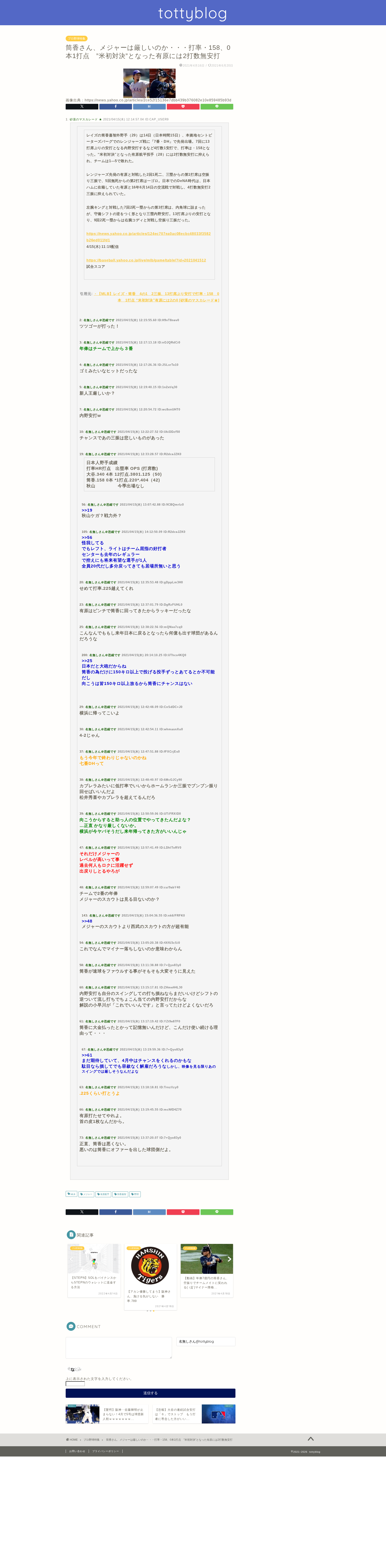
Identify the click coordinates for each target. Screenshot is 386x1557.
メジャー (87, 1194)
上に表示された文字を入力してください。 (100, 1379)
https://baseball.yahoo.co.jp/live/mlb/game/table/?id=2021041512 (146, 260)
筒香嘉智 (121, 1194)
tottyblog (193, 12)
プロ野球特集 (76, 38)
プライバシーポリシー (105, 1451)
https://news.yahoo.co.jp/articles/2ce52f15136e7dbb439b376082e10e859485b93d (158, 100)
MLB (72, 1194)
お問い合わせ (77, 1451)
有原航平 (104, 1194)
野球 (136, 1194)
